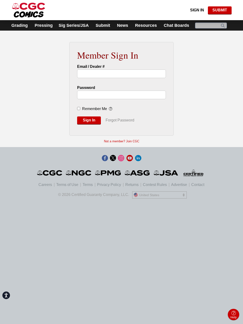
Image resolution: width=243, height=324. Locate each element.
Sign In (197, 10)
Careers (45, 185)
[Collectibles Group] (193, 172)
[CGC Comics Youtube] (129, 158)
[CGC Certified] (28, 10)
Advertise (179, 185)
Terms (88, 185)
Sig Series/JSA (74, 25)
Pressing (44, 25)
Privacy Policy (109, 185)
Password (86, 88)
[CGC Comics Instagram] (121, 158)
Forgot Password (120, 120)
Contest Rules (155, 185)
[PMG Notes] (108, 172)
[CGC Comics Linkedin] (138, 158)
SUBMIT (219, 10)
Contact (197, 185)
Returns (132, 185)
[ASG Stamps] (137, 172)
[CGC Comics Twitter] (113, 158)
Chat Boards (176, 25)
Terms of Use (67, 185)
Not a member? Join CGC (121, 141)
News (122, 25)
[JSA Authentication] (166, 172)
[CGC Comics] (50, 172)
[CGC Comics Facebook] (104, 158)
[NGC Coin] (79, 172)
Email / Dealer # (91, 67)
